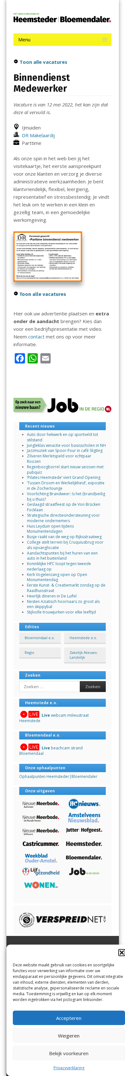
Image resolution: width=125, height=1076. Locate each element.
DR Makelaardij (37, 135)
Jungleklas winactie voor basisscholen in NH (66, 445)
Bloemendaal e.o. (40, 637)
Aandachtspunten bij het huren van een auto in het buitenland (62, 555)
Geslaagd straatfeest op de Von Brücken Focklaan (63, 507)
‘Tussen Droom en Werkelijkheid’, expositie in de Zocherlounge (65, 485)
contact (36, 336)
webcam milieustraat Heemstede (54, 718)
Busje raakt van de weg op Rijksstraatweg (64, 536)
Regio (29, 652)
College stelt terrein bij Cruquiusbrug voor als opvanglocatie (65, 544)
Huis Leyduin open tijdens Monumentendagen (50, 528)
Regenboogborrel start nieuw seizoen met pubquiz (65, 469)
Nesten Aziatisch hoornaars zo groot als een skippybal (63, 604)
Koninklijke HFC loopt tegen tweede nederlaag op (59, 566)
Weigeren (68, 1035)
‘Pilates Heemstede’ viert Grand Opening (63, 477)
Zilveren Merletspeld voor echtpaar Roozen (59, 458)
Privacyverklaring (69, 1068)
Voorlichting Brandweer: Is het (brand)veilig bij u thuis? (66, 496)
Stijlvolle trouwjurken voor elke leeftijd (61, 612)
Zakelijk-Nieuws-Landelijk (84, 655)
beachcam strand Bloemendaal (51, 750)
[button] (122, 952)
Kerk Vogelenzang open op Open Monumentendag (57, 577)
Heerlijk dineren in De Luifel (52, 596)
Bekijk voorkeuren (68, 1053)
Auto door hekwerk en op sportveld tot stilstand (62, 437)
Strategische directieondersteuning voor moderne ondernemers (63, 518)
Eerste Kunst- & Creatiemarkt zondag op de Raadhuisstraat (66, 587)
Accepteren (68, 1018)
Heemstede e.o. (83, 637)
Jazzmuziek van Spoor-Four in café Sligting (65, 450)
